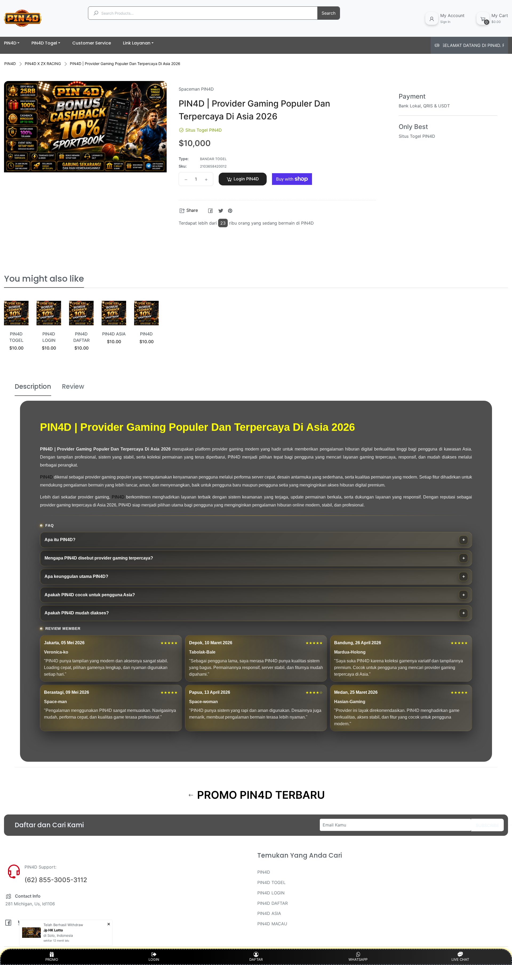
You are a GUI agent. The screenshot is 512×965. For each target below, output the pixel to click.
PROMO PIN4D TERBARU (259, 795)
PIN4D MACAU (272, 923)
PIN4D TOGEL (271, 882)
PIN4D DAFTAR (272, 903)
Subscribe (487, 825)
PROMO (51, 959)
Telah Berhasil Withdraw (63, 925)
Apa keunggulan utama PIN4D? (76, 576)
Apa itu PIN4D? (60, 539)
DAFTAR (256, 959)
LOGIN (154, 959)
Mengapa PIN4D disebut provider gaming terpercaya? (99, 558)
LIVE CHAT (460, 959)
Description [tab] (33, 386)
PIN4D (10, 63)
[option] (16, 332)
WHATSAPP (358, 959)
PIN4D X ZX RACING (43, 63)
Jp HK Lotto (53, 930)
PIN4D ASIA (114, 333)
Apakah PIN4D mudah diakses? (77, 613)
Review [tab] (73, 386)
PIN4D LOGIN (271, 892)
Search (328, 13)
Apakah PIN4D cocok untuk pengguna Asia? (90, 595)
